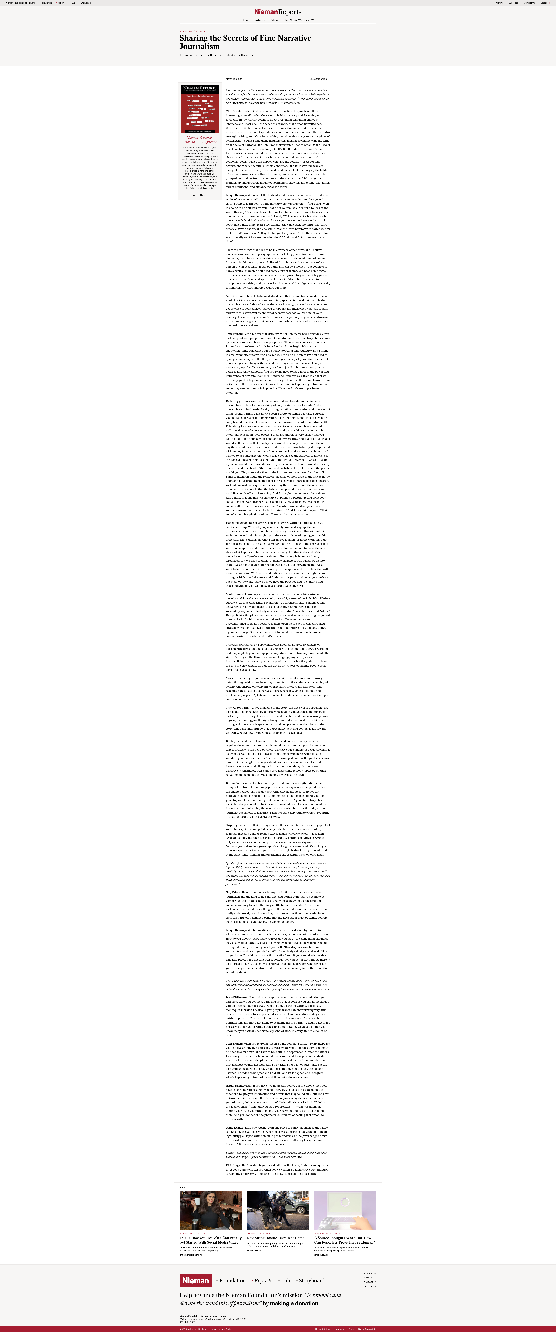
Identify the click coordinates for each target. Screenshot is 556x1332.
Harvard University (324, 1329)
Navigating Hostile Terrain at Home (275, 1238)
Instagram (369, 1281)
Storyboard (86, 3)
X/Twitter (369, 1277)
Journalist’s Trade (193, 31)
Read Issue (198, 195)
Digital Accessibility (367, 1329)
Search (544, 3)
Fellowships (46, 3)
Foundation (232, 1280)
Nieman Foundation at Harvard (20, 3)
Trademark (340, 1329)
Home (245, 20)
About (275, 20)
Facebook (370, 1286)
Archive (499, 3)
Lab (73, 3)
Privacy (352, 1329)
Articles (260, 20)
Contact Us (529, 3)
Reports (62, 3)
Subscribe (513, 3)
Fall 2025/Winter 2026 (299, 20)
